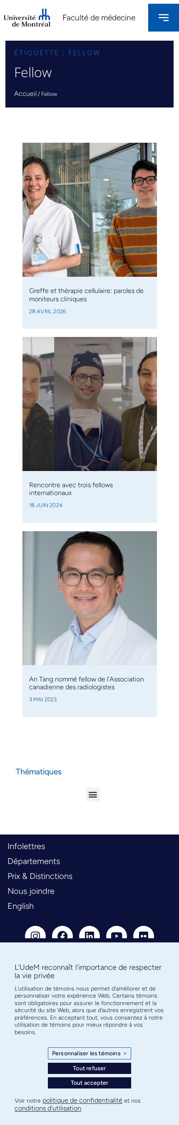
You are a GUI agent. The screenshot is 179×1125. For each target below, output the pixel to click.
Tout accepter (90, 1082)
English (20, 906)
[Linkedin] (89, 936)
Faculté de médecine (98, 17)
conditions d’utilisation (48, 1108)
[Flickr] (143, 936)
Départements (33, 861)
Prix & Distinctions (39, 876)
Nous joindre (31, 891)
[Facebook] (62, 936)
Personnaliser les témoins (89, 1053)
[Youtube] (116, 936)
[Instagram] (35, 936)
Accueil (25, 94)
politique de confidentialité (82, 1100)
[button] (93, 794)
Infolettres (26, 846)
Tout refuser (89, 1068)
